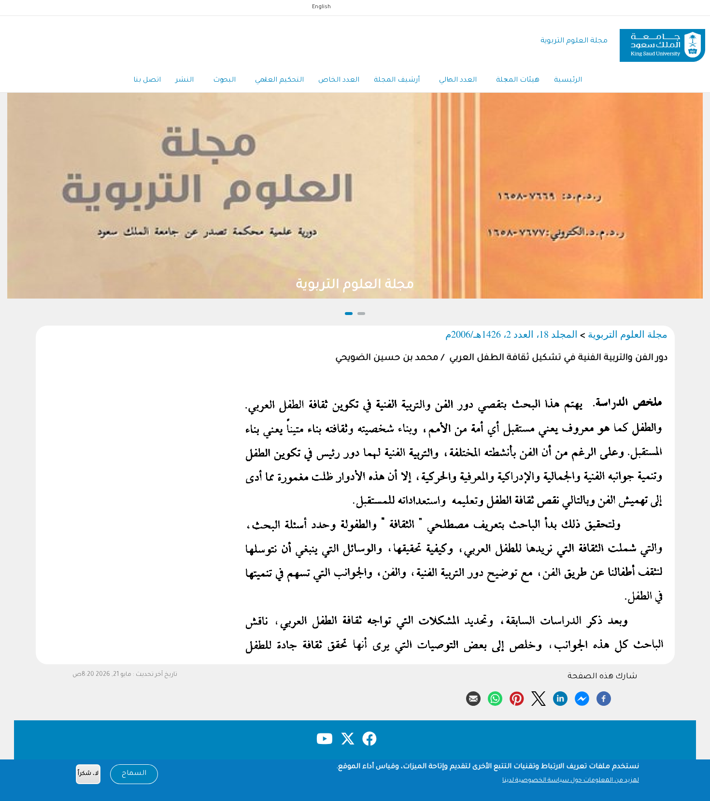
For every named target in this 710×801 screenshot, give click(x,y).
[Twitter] (538, 697)
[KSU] (662, 41)
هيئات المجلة (518, 81)
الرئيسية (568, 81)
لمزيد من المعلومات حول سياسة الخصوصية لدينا (570, 780)
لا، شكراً (88, 774)
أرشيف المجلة (397, 81)
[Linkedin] (560, 697)
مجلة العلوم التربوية (574, 41)
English (321, 7)
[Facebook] (603, 697)
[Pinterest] (517, 697)
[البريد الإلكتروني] (473, 697)
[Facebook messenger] (582, 697)
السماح (134, 774)
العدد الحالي (458, 81)
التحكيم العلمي (279, 81)
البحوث (224, 81)
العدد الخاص (338, 81)
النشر (184, 81)
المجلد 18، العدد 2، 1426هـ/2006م (511, 334)
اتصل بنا (147, 81)
